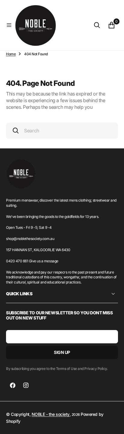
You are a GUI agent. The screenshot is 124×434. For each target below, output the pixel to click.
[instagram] (26, 385)
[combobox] (62, 131)
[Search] (97, 25)
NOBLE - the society (51, 414)
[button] (9, 25)
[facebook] (12, 385)
